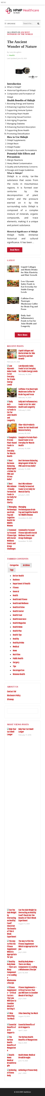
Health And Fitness (20, 599)
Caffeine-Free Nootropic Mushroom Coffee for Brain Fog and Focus (29, 303)
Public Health (18, 658)
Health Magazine (19, 623)
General (16, 591)
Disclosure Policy (13, 695)
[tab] (14, 565)
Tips (14, 666)
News (15, 650)
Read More (14, 249)
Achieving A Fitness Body (27, 1070)
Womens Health (19, 674)
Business (16, 579)
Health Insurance (19, 619)
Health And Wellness (20, 603)
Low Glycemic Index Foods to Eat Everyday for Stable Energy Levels (29, 286)
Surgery (16, 662)
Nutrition (16, 654)
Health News (17, 627)
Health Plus (17, 631)
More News (22, 335)
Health (12, 55)
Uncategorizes (18, 670)
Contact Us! (11, 691)
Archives (26, 565)
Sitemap (10, 699)
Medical (16, 646)
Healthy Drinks (18, 643)
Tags (11, 570)
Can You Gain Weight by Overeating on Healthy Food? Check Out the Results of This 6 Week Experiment (27, 915)
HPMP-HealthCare (25, 1092)
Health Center (18, 611)
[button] (4, 2)
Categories (14, 565)
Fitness (16, 587)
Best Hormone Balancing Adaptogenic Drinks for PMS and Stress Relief (28, 463)
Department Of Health (21, 583)
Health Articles (19, 607)
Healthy (16, 639)
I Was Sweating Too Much (28, 1013)
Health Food (17, 615)
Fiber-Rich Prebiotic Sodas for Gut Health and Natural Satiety (28, 427)
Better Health (18, 576)
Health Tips (17, 635)
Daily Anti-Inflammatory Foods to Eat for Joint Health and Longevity (28, 320)
